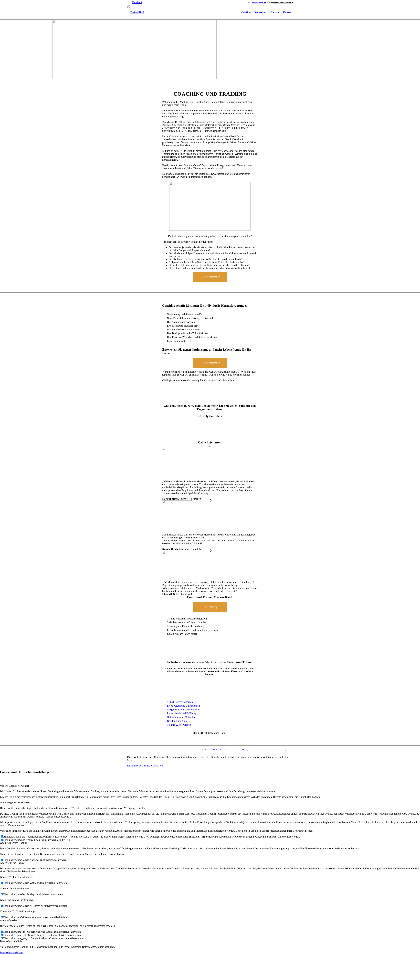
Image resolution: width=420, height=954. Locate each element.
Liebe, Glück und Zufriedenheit (183, 705)
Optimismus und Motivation (181, 717)
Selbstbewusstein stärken (180, 702)
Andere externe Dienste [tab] (12, 862)
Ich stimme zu (134, 765)
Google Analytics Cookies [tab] (13, 842)
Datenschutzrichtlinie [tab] (11, 941)
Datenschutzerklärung (153, 765)
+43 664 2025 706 (259, 2)
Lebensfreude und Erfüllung (181, 713)
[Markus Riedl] (135, 12)
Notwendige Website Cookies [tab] (15, 802)
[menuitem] (245, 12)
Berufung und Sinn (177, 721)
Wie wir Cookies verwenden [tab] (15, 785)
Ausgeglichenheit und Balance (183, 709)
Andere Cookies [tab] (8, 920)
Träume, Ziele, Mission (179, 724)
